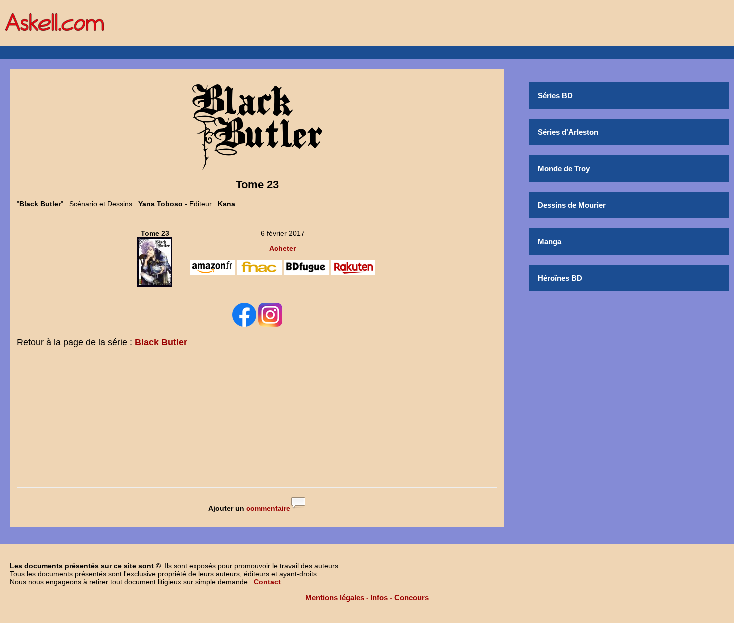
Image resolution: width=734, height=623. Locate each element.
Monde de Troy (564, 168)
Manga (549, 241)
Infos (379, 597)
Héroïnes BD (560, 278)
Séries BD (555, 95)
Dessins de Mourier (572, 205)
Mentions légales (334, 597)
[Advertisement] (257, 419)
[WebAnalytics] (367, 617)
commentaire (268, 508)
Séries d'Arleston (568, 132)
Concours (411, 597)
